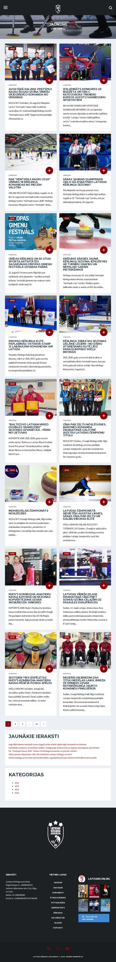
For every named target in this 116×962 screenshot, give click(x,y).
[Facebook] (48, 949)
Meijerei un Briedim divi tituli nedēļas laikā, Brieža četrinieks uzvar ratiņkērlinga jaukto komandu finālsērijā (84, 683)
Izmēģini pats (58, 908)
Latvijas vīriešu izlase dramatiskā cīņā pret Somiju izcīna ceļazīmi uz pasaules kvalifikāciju (82, 598)
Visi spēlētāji (58, 918)
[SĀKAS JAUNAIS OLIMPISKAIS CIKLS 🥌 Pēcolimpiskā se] (94, 905)
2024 (17, 786)
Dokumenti (58, 893)
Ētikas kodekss (58, 898)
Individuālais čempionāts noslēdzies (28, 512)
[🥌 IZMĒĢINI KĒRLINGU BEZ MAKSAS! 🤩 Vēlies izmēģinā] (94, 891)
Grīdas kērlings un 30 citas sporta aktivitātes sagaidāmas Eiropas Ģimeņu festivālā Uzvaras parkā (30, 263)
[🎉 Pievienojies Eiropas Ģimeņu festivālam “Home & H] (105, 905)
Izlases (58, 923)
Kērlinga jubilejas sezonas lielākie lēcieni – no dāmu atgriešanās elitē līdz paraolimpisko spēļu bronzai (84, 346)
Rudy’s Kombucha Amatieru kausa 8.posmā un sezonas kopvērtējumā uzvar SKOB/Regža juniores (30, 598)
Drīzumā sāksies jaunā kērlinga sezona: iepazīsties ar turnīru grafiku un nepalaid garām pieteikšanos (85, 264)
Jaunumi (58, 882)
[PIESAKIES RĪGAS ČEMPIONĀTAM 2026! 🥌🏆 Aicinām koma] (83, 905)
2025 (17, 789)
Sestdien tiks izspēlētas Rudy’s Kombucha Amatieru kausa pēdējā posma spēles (30, 680)
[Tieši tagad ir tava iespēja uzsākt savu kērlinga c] (105, 891)
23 (36, 724)
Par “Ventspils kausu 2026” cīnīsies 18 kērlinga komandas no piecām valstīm (29, 183)
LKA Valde (58, 888)
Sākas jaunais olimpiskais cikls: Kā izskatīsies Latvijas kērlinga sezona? (85, 182)
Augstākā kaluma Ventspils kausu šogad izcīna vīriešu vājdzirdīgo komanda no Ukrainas (30, 93)
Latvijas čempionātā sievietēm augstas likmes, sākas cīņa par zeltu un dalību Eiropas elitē (83, 515)
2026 (17, 792)
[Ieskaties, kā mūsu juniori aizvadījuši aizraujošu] (83, 891)
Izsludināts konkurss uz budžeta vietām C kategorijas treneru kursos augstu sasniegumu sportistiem (84, 94)
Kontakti (58, 928)
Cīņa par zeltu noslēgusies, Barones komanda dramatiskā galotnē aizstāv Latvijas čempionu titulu (84, 430)
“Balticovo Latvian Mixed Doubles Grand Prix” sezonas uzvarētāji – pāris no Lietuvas (29, 428)
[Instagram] (58, 949)
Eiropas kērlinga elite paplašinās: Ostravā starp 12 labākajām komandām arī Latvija (31, 345)
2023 (17, 782)
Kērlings (57, 913)
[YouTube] (67, 949)
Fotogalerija (58, 903)
